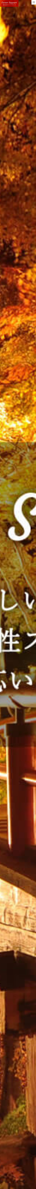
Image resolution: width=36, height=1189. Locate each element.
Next (33, 1186)
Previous (30, 1186)
